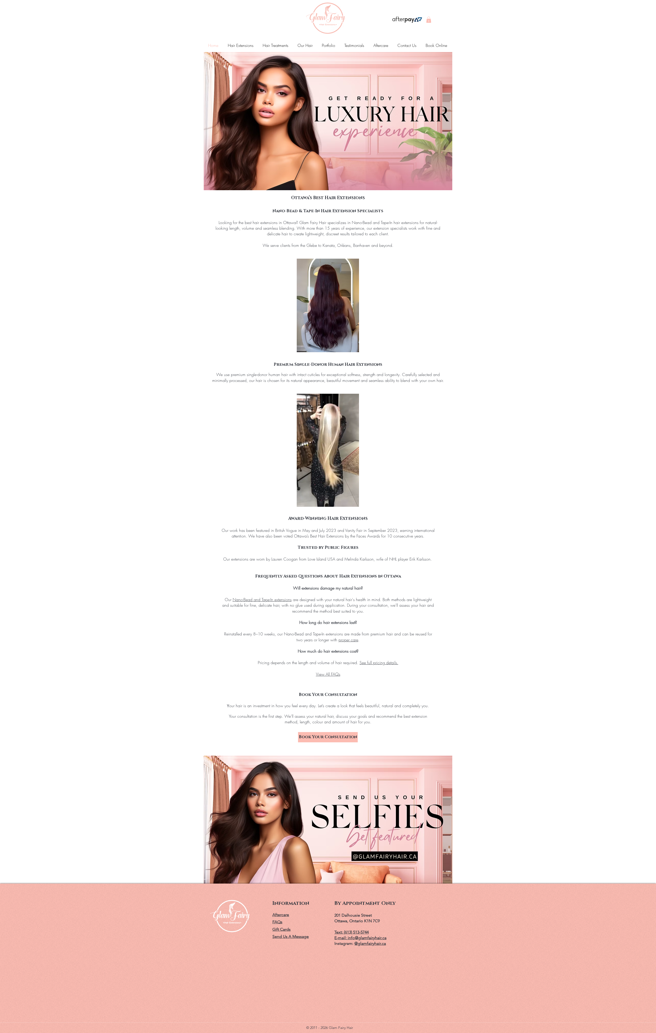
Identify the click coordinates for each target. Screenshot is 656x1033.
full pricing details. (382, 662)
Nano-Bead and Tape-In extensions (262, 599)
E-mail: (341, 937)
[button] (428, 20)
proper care (348, 640)
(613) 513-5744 (356, 932)
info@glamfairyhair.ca (367, 937)
